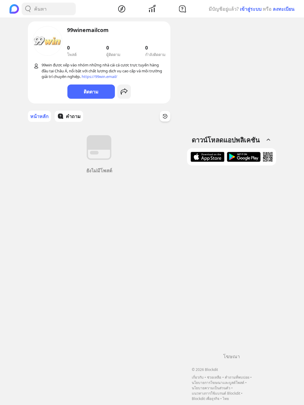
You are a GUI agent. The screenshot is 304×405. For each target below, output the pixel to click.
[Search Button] (27, 8)
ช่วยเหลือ (214, 377)
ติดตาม (91, 91)
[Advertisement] (231, 261)
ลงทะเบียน (283, 9)
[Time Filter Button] (165, 116)
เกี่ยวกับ (198, 377)
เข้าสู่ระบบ (251, 9)
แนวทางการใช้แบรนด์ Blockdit (216, 393)
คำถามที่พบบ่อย (237, 377)
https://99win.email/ (99, 76)
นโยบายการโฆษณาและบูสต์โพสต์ (218, 382)
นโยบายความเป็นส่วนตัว (211, 387)
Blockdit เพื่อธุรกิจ (205, 398)
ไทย (226, 398)
